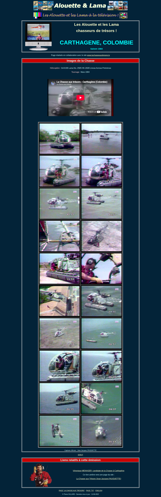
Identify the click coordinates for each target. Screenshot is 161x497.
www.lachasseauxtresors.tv (98, 55)
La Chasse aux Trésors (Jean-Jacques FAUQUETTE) (98, 479)
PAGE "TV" (90, 490)
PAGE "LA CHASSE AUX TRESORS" (72, 490)
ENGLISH (98, 490)
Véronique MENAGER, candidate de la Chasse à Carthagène (98, 471)
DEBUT (80, 455)
